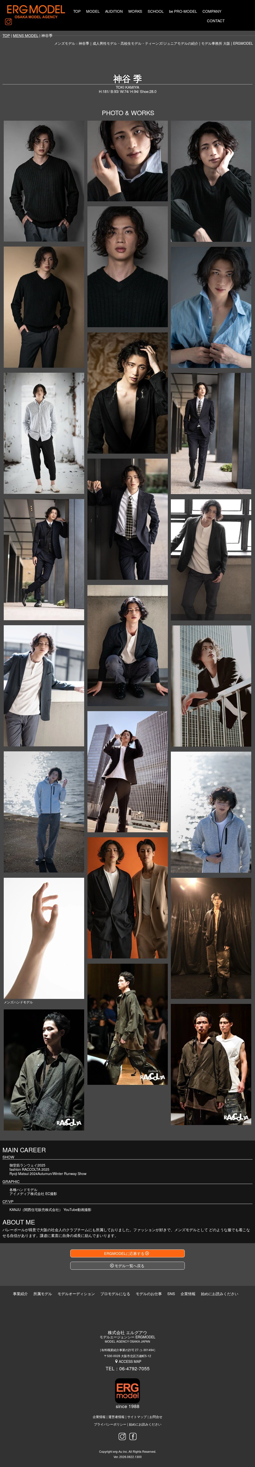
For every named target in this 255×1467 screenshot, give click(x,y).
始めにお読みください (145, 1424)
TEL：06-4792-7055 (128, 1368)
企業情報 (99, 1417)
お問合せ (155, 1417)
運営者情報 (116, 1417)
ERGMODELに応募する (124, 1253)
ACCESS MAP (130, 1361)
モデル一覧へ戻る (129, 1265)
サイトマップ (137, 1417)
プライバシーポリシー (110, 1424)
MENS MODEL (25, 35)
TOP (6, 35)
